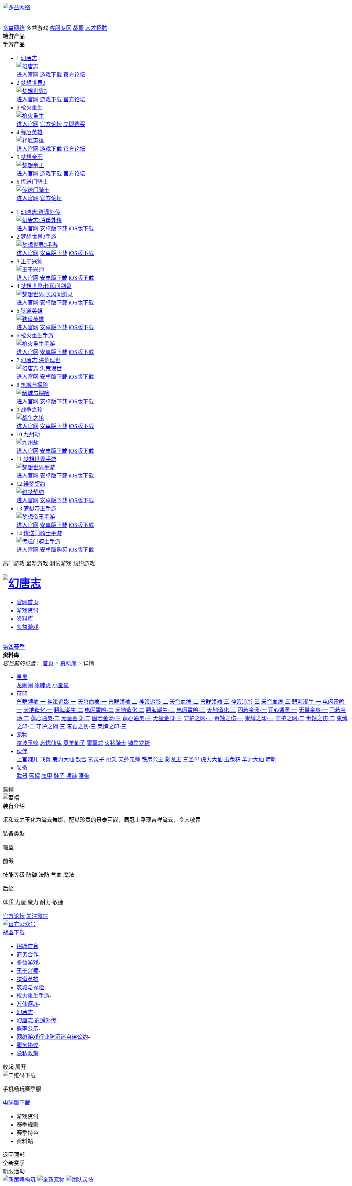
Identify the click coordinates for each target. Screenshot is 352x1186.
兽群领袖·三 (214, 702)
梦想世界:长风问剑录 (46, 286)
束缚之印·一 (259, 718)
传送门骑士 (34, 182)
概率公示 (27, 1029)
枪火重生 (32, 108)
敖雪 (81, 759)
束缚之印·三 (111, 726)
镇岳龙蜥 (139, 743)
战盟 (78, 28)
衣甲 (46, 776)
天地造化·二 (129, 710)
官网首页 (27, 602)
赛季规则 (27, 1125)
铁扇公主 (153, 759)
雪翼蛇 (95, 743)
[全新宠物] (51, 1180)
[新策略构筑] (20, 1180)
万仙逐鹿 (27, 1004)
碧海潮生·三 (160, 710)
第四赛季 (14, 647)
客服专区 (61, 28)
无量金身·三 (167, 718)
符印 (22, 693)
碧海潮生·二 (68, 710)
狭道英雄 (32, 311)
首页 (48, 663)
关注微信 (37, 916)
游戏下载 (51, 75)
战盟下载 (14, 932)
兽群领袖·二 (123, 702)
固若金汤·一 (252, 710)
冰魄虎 (42, 685)
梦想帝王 (32, 157)
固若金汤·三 (106, 718)
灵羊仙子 (74, 743)
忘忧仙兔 (51, 743)
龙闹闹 (24, 685)
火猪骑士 (115, 743)
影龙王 (173, 759)
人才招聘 (96, 28)
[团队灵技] (80, 1180)
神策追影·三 (245, 702)
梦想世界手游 (39, 459)
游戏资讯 (27, 610)
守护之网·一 (198, 718)
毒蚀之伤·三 (81, 726)
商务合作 (27, 954)
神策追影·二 (153, 702)
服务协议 (27, 1045)
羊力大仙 (253, 759)
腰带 (83, 776)
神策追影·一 (61, 702)
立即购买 (74, 124)
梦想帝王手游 (39, 508)
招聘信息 (27, 946)
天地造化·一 (38, 710)
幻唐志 (29, 58)
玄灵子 (96, 759)
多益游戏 (27, 627)
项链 (71, 776)
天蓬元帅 (129, 759)
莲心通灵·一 (282, 710)
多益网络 (14, 28)
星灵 (22, 677)
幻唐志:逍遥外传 (40, 212)
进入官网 (27, 75)
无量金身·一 (313, 710)
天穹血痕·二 (184, 702)
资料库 (24, 619)
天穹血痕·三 (275, 702)
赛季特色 (27, 1133)
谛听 (270, 759)
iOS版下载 (81, 228)
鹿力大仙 (63, 759)
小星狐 (60, 685)
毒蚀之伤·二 (320, 718)
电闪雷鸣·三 (191, 710)
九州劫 (31, 434)
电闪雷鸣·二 (99, 710)
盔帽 (34, 776)
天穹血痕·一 (92, 702)
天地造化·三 (221, 710)
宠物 (22, 735)
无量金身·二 (75, 718)
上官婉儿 (27, 759)
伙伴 (22, 751)
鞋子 (59, 776)
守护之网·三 (50, 726)
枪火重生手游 (37, 335)
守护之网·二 (290, 718)
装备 (22, 768)
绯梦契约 (34, 484)
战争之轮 (32, 410)
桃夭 (111, 759)
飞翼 (45, 759)
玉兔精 (232, 759)
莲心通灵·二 (45, 718)
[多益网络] (16, 7)
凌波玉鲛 (27, 743)
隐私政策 (27, 1053)
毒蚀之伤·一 (228, 718)
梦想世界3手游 (38, 237)
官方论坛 (74, 75)
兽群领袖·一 (31, 702)
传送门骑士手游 (42, 533)
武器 (22, 776)
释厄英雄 (32, 132)
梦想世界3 (33, 83)
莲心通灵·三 (137, 718)
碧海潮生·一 (306, 702)
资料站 (24, 1141)
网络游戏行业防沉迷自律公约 (52, 1037)
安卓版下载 (53, 228)
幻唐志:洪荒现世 (40, 360)
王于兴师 (32, 261)
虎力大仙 (212, 759)
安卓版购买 (53, 550)
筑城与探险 (34, 385)
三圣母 (191, 759)
